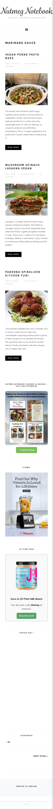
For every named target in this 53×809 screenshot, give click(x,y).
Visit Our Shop (27, 450)
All (8, 742)
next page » (41, 756)
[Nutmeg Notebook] (26, 19)
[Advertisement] (26, 680)
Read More (13, 147)
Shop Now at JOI (26, 616)
